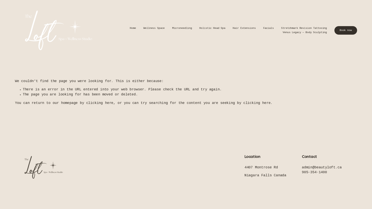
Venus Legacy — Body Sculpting (305, 33)
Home (133, 28)
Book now (346, 30)
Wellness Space (154, 28)
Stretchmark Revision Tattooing (304, 28)
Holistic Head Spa (212, 28)
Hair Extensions (244, 28)
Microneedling (182, 28)
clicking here (100, 103)
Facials (268, 28)
